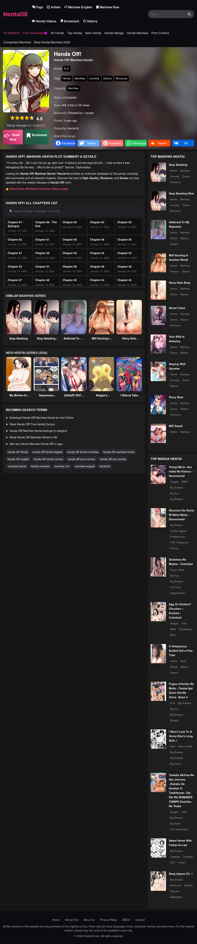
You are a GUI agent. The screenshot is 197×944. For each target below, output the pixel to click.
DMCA (126, 920)
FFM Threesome (179, 542)
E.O (66, 68)
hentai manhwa (40, 466)
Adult (183, 661)
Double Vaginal (178, 531)
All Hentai (57, 33)
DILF (172, 862)
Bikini (173, 635)
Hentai (67, 78)
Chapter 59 (97, 239)
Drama (107, 78)
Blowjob (174, 720)
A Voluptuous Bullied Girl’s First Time (181, 650)
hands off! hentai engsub (48, 452)
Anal (184, 623)
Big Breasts (176, 499)
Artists (55, 7)
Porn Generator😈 (35, 33)
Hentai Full (71, 920)
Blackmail (175, 885)
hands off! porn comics (81, 459)
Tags (39, 7)
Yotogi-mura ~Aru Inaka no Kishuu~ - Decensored (181, 471)
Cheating (175, 856)
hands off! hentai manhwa (82, 452)
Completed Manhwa (17, 42)
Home (56, 920)
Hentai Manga (114, 33)
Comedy (94, 78)
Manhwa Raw (109, 7)
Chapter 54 (97, 253)
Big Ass (174, 493)
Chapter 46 (42, 280)
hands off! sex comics (113, 459)
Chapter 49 (97, 266)
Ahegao (174, 481)
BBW (184, 481)
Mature (184, 238)
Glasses (174, 891)
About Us (89, 920)
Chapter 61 (42, 239)
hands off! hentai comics (48, 459)
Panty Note (176, 397)
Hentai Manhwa (137, 33)
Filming (174, 548)
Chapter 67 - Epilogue (16, 224)
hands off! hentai (18, 452)
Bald (172, 746)
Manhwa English (79, 7)
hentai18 (104, 466)
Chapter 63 (124, 222)
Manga (174, 667)
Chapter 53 (124, 253)
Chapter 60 (70, 239)
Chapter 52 (15, 266)
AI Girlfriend (11, 33)
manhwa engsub (85, 466)
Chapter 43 (124, 280)
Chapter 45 (70, 280)
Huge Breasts (177, 593)
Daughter (188, 856)
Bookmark (71, 21)
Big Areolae (176, 487)
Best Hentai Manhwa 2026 (52, 42)
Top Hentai (74, 33)
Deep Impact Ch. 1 (181, 874)
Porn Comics (160, 33)
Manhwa (80, 78)
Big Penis (175, 763)
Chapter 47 (15, 280)
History (92, 21)
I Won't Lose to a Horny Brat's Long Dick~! (181, 736)
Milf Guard (176, 426)
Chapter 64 (97, 222)
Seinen (174, 244)
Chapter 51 (42, 266)
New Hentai (93, 33)
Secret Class (177, 308)
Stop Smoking (18, 338)
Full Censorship (178, 829)
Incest (182, 862)
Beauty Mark (177, 570)
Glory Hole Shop (179, 283)
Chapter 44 (97, 280)
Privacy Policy (108, 920)
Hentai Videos (45, 21)
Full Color (175, 587)
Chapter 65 (70, 222)
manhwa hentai (17, 466)
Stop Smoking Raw (181, 193)
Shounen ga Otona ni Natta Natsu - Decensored (181, 514)
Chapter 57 (15, 253)
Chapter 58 (124, 239)
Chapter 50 (70, 266)
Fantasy (174, 271)
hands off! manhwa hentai (118, 452)
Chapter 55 (70, 253)
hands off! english (18, 459)
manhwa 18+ (62, 466)
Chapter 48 (124, 266)
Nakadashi (176, 897)
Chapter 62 (15, 239)
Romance (121, 78)
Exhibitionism (177, 536)
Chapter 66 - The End (46, 224)
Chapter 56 (42, 253)
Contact (140, 920)
